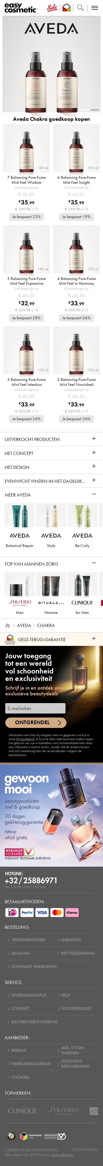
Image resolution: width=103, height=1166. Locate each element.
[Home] (7, 625)
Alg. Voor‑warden (73, 1050)
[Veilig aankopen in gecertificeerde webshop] (55, 1136)
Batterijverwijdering (35, 1022)
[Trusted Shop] (66, 8)
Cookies (20, 1077)
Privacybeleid (25, 739)
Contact (21, 1008)
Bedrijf (19, 1050)
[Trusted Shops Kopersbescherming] (11, 1136)
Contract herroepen (34, 966)
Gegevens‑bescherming (75, 1064)
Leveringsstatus (29, 995)
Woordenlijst (76, 1008)
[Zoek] (80, 8)
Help (65, 995)
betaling (21, 953)
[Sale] (52, 8)
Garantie (71, 939)
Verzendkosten (28, 939)
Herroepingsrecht (31, 1064)
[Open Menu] (22, 8)
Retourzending (78, 953)
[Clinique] (22, 1111)
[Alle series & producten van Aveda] (51, 28)
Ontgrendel (32, 722)
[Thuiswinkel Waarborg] (31, 1136)
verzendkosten (62, 1154)
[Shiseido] (63, 1111)
